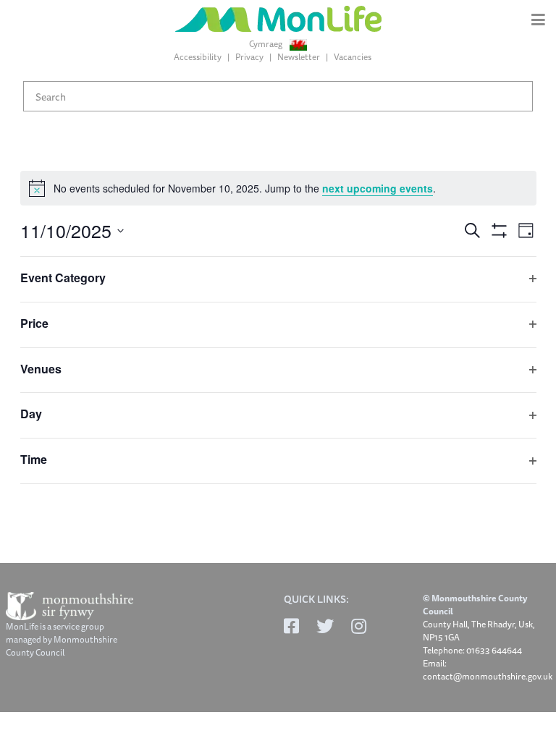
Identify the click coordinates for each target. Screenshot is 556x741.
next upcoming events (377, 188)
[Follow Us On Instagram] (358, 626)
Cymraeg (266, 44)
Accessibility (198, 57)
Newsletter (298, 57)
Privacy (249, 57)
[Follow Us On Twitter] (325, 626)
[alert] (278, 188)
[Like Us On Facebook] (291, 626)
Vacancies (352, 57)
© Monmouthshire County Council (475, 605)
